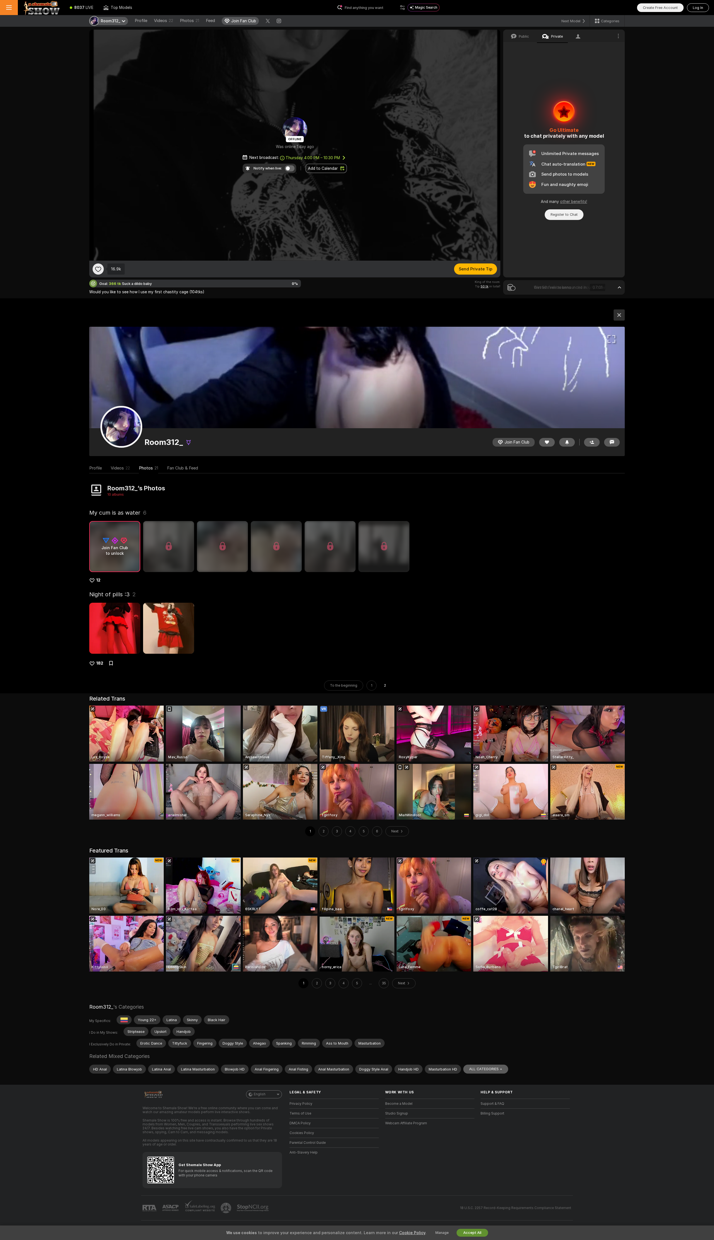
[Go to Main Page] (41, 7)
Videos (163, 20)
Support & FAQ (492, 1104)
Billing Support (492, 1113)
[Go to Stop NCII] (253, 1208)
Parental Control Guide (308, 1143)
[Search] (402, 7)
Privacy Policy (301, 1104)
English (260, 1094)
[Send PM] (612, 442)
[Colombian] (124, 1019)
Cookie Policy (412, 1233)
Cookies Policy (302, 1133)
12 (98, 580)
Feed (210, 20)
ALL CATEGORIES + (485, 1069)
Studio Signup (396, 1113)
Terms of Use (300, 1113)
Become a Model (399, 1104)
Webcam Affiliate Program (406, 1123)
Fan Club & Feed (182, 468)
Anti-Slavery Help (304, 1152)
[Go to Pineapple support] (226, 1208)
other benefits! (573, 201)
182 (99, 663)
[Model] (619, 315)
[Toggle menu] (9, 7)
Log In (698, 8)
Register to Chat (564, 214)
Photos (189, 20)
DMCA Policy (300, 1123)
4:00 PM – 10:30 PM (313, 158)
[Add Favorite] (98, 269)
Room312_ (101, 1007)
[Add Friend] (592, 442)
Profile (141, 20)
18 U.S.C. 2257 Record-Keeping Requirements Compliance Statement (515, 1208)
